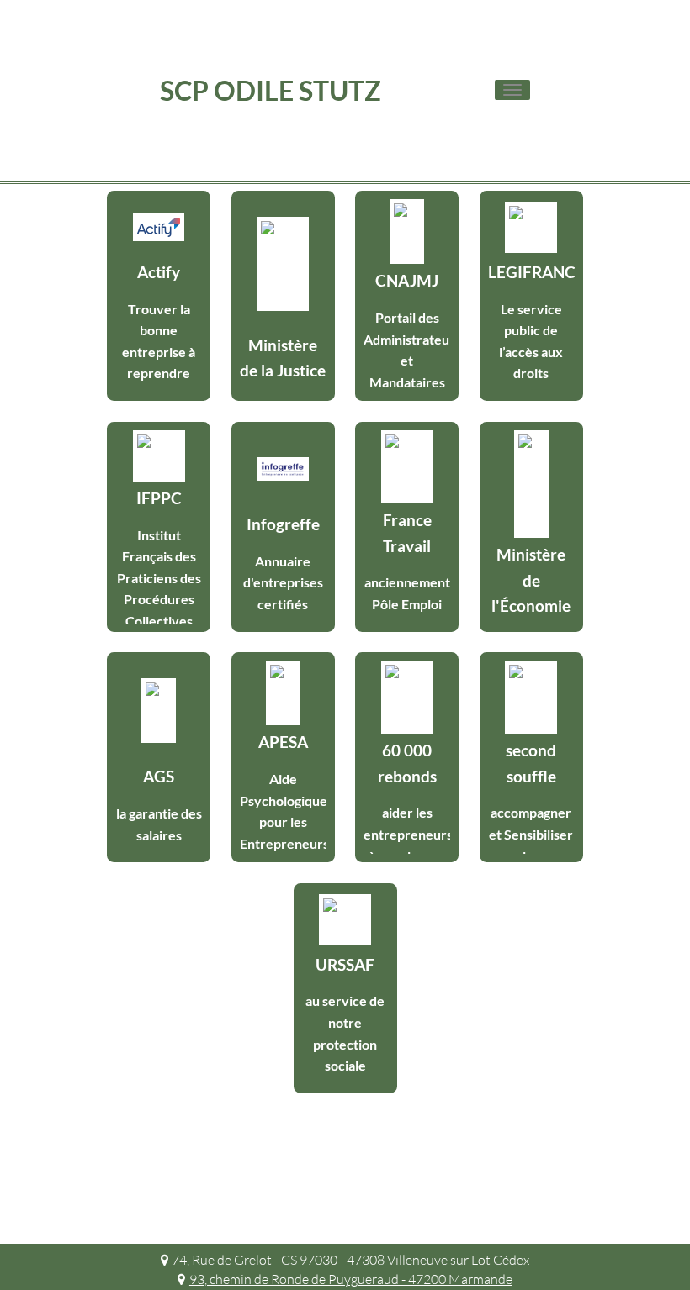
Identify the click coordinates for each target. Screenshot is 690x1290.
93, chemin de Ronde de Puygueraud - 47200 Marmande (350, 1279)
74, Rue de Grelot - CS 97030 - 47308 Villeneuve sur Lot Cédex (350, 1259)
